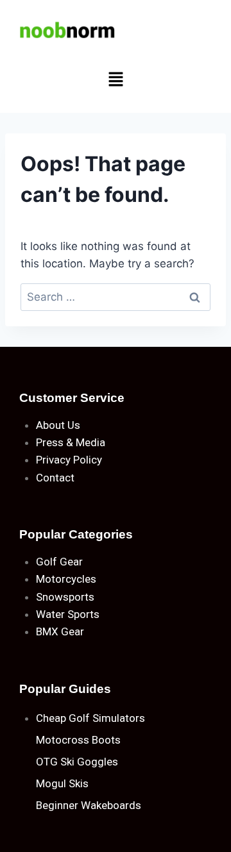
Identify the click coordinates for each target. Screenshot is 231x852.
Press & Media (70, 442)
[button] (115, 80)
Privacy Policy (69, 459)
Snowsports (65, 596)
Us (73, 425)
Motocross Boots (78, 739)
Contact (55, 477)
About (50, 425)
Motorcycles (66, 578)
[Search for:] (115, 296)
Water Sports (67, 614)
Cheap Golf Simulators (90, 718)
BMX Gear (60, 631)
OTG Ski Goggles (77, 761)
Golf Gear (59, 561)
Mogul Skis (62, 783)
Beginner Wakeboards (88, 805)
